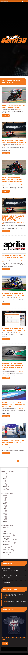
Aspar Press (6, 547)
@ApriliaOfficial (6, 595)
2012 (4, 518)
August (4, 485)
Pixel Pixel (6, 544)
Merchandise (8, 609)
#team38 (5, 594)
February (5, 475)
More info (5, 643)
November (5, 489)
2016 (4, 511)
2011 (4, 519)
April (4, 478)
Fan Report (5, 554)
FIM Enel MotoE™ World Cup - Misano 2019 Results (13, 329)
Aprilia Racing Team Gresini (9, 543)
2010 (4, 521)
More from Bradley (10, 589)
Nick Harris (6, 536)
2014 (4, 514)
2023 (4, 500)
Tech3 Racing (6, 541)
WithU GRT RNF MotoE (8, 549)
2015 (4, 513)
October (4, 488)
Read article (6, 115)
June (4, 481)
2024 (4, 499)
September (5, 486)
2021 (4, 503)
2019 (4, 507)
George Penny (19, 109)
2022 (4, 502)
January (4, 473)
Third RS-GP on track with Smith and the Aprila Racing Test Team (13, 218)
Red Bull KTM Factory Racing (9, 539)
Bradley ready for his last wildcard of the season (14, 257)
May (4, 480)
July (4, 483)
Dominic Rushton (7, 552)
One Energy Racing (20, 371)
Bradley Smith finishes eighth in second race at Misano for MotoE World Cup (13, 366)
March (4, 477)
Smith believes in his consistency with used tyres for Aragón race (12, 180)
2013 (4, 516)
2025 (4, 497)
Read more (5, 597)
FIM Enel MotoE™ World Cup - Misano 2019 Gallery (13, 294)
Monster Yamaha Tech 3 (8, 535)
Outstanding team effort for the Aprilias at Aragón (14, 141)
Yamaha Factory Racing (8, 551)
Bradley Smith (5, 1)
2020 (4, 505)
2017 (4, 510)
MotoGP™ (5, 538)
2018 (4, 508)
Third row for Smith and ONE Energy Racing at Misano (13, 443)
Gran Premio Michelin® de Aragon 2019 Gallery (13, 106)
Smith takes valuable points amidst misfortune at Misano (13, 404)
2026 (4, 495)
